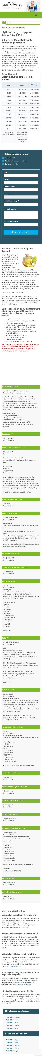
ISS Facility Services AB (9, 892)
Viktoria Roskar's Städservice (11, 447)
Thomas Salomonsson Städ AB (12, 567)
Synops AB (5, 690)
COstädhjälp (6, 581)
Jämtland (11, 27)
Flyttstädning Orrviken (13, 1045)
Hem (4, 27)
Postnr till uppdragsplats (12, 201)
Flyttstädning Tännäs (12, 1043)
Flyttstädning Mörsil (12, 1048)
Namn (6, 172)
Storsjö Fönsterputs (8, 814)
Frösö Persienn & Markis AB (11, 828)
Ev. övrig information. (10, 209)
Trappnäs (21, 27)
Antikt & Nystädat (8, 773)
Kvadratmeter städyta (11, 221)
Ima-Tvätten (6, 434)
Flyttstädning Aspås (12, 1051)
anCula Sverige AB (8, 553)
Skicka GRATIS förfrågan (21, 232)
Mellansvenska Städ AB (9, 499)
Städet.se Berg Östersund (10, 800)
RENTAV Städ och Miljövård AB (12, 787)
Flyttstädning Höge (12, 1028)
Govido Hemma (7, 513)
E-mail (6, 179)
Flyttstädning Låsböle (13, 1017)
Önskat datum (8, 194)
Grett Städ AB (6, 878)
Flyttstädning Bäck (12, 1020)
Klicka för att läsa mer (21, 927)
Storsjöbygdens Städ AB (10, 727)
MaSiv (4, 638)
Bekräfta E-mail (9, 187)
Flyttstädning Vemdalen (13, 1040)
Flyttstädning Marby (12, 1025)
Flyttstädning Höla (12, 1022)
